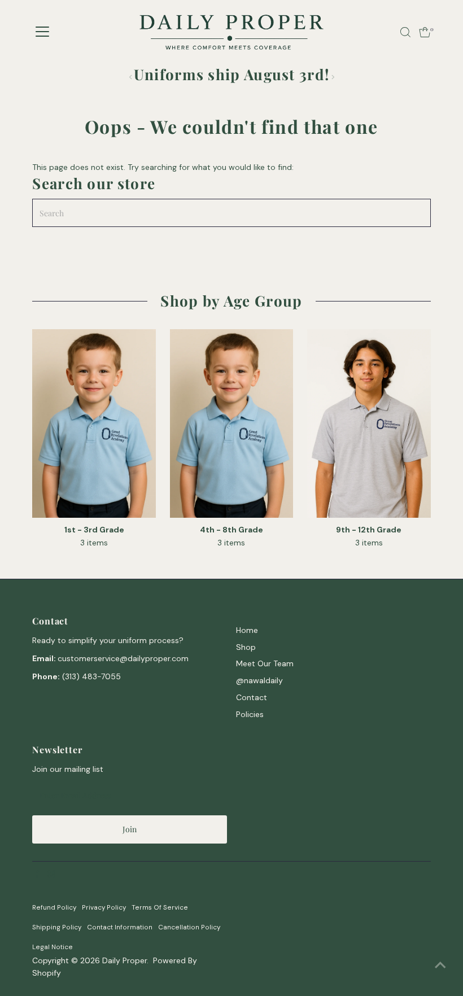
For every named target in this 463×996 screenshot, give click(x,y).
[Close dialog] (448, 760)
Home (247, 630)
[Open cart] (425, 32)
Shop (246, 647)
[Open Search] (405, 32)
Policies (250, 714)
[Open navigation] (42, 32)
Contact (251, 697)
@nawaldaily (259, 680)
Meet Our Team (265, 663)
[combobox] (60, 842)
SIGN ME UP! (243, 931)
